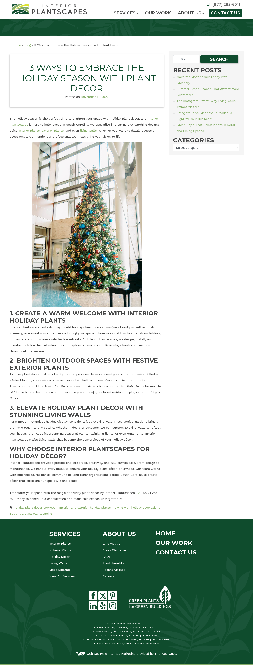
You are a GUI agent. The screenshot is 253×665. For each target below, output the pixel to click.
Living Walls (58, 563)
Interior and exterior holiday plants (85, 507)
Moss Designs (59, 569)
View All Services (62, 576)
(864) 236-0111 (150, 627)
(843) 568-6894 (161, 639)
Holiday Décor (59, 556)
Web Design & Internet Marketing (111, 653)
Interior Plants (60, 543)
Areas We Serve (114, 550)
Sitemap (155, 643)
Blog (27, 45)
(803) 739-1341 (150, 635)
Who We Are (111, 543)
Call (139, 493)
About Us (189, 12)
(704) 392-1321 (154, 631)
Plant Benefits (113, 563)
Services (124, 12)
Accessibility (141, 643)
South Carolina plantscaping (31, 513)
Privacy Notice (125, 643)
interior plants (29, 130)
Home (16, 45)
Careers (108, 576)
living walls (88, 130)
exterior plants (53, 130)
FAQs (106, 556)
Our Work (158, 12)
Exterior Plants (60, 550)
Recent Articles (114, 569)
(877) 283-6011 (225, 4)
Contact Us (225, 12)
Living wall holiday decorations (137, 507)
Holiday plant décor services (34, 507)
